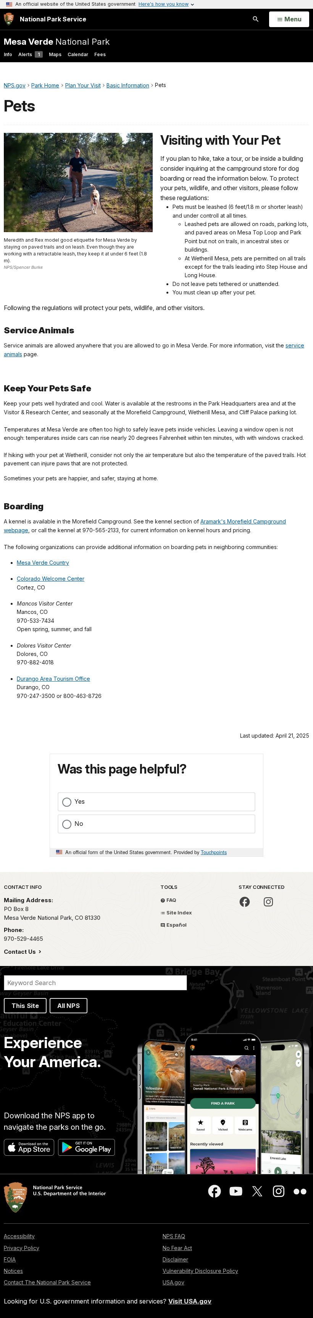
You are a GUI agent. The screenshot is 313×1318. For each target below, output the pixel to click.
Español (176, 925)
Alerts (29, 54)
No (78, 823)
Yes (79, 801)
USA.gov (173, 1282)
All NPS (68, 1005)
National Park (57, 41)
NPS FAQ (174, 1236)
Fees (100, 54)
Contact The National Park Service (47, 1282)
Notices (13, 1271)
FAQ (170, 900)
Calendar (78, 54)
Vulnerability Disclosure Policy (200, 1271)
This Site (25, 1005)
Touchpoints (214, 852)
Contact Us (20, 951)
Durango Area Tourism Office (53, 678)
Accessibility (19, 1236)
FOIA (10, 1259)
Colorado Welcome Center (50, 578)
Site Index (178, 912)
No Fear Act (177, 1248)
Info (8, 54)
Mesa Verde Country (43, 562)
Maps (55, 54)
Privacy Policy (21, 1248)
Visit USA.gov (189, 1301)
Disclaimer (175, 1259)
